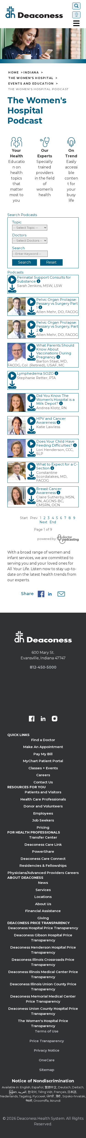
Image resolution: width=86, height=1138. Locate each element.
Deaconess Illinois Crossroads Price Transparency (43, 962)
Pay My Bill (43, 754)
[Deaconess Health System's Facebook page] (32, 719)
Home (13, 72)
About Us (43, 904)
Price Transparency (47, 1041)
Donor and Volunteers (43, 806)
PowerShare (43, 851)
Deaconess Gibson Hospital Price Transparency (43, 938)
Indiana (31, 72)
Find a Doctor (43, 740)
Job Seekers (43, 820)
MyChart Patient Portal (43, 761)
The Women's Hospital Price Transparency (43, 1023)
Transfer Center (43, 837)
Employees (43, 813)
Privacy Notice (46, 1050)
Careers (43, 775)
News (43, 882)
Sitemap (46, 1070)
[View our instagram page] (54, 719)
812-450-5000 (43, 667)
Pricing (43, 827)
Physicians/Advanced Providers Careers (43, 872)
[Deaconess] (38, 12)
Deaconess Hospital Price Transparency (43, 928)
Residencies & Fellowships (43, 865)
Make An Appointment (43, 747)
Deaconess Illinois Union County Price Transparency (43, 987)
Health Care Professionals (43, 799)
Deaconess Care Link (43, 844)
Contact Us (43, 782)
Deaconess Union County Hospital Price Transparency (43, 1011)
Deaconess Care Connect (43, 858)
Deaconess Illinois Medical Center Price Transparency (43, 974)
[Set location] (76, 14)
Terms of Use (46, 1031)
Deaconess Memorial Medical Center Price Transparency (43, 999)
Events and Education (31, 83)
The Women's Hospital (30, 78)
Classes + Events (43, 768)
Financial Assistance (43, 911)
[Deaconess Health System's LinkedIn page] (43, 719)
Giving (43, 918)
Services (43, 890)
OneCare (47, 1060)
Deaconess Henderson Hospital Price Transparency (43, 950)
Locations (43, 897)
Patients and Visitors (43, 792)
